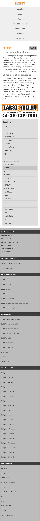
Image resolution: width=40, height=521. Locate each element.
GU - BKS (4, 511)
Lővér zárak (4, 352)
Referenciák (20, 28)
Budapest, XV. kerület (7, 434)
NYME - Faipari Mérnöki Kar (9, 492)
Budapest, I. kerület (7, 373)
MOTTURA (4, 469)
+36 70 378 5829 (6, 252)
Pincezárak (4, 357)
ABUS (3, 473)
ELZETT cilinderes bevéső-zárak (11, 319)
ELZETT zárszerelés (7, 289)
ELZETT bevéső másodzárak (9, 329)
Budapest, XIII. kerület (7, 424)
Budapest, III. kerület (7, 382)
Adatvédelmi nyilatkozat (8, 268)
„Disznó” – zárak (6, 361)
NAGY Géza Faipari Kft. (8, 483)
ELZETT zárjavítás (6, 294)
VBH (2, 501)
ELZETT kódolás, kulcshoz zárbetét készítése (14, 303)
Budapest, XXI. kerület (8, 452)
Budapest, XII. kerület (7, 420)
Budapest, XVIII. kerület (8, 443)
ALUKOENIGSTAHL (7, 506)
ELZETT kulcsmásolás (7, 298)
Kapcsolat (20, 38)
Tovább (33, 48)
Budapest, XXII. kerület (8, 457)
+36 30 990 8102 (6, 245)
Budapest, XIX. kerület (8, 448)
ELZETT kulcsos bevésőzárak (10, 324)
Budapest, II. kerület (7, 378)
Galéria (20, 33)
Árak (20, 19)
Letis (20, 14)
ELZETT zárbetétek (7, 343)
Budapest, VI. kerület (7, 392)
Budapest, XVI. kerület (8, 438)
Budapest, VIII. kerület (7, 401)
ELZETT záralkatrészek (8, 347)
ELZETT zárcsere (6, 280)
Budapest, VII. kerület (7, 396)
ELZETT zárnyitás (6, 284)
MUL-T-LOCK (5, 478)
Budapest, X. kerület (7, 410)
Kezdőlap (20, 9)
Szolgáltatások (20, 24)
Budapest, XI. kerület (7, 415)
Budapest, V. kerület (7, 387)
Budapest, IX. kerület (7, 406)
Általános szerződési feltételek (10, 263)
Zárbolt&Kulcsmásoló (7, 515)
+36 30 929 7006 (6, 239)
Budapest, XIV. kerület (8, 429)
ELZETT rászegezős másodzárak (11, 333)
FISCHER (3, 487)
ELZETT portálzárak (7, 338)
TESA (2, 497)
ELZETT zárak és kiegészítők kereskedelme (14, 308)
